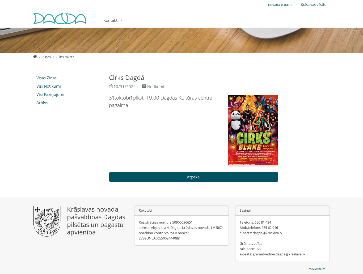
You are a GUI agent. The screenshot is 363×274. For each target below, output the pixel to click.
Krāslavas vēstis (313, 4)
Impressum (316, 269)
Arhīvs (42, 102)
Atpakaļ (194, 176)
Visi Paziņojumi (50, 94)
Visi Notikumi (48, 86)
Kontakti (111, 20)
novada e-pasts (280, 4)
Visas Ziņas (46, 77)
